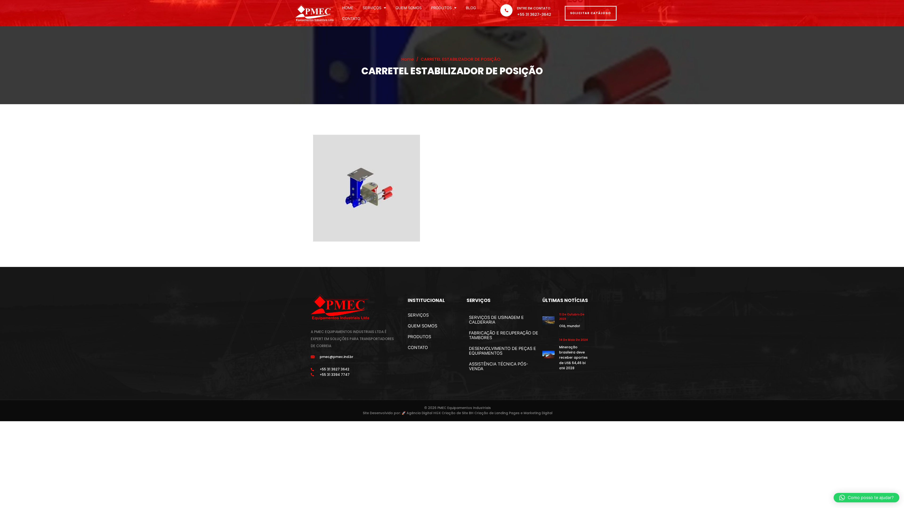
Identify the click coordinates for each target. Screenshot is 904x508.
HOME (347, 7)
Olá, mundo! (569, 326)
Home (407, 59)
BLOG (471, 7)
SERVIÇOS (372, 7)
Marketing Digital (538, 413)
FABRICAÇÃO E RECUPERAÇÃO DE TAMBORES (503, 335)
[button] (866, 497)
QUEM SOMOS (409, 7)
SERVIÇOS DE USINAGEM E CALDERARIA (496, 320)
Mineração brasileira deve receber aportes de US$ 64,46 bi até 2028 (573, 358)
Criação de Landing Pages (497, 413)
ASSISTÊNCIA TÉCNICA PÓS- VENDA (498, 366)
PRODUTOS (441, 7)
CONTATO (351, 18)
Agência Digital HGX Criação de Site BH (440, 413)
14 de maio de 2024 (573, 340)
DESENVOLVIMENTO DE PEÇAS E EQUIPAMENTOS (502, 351)
